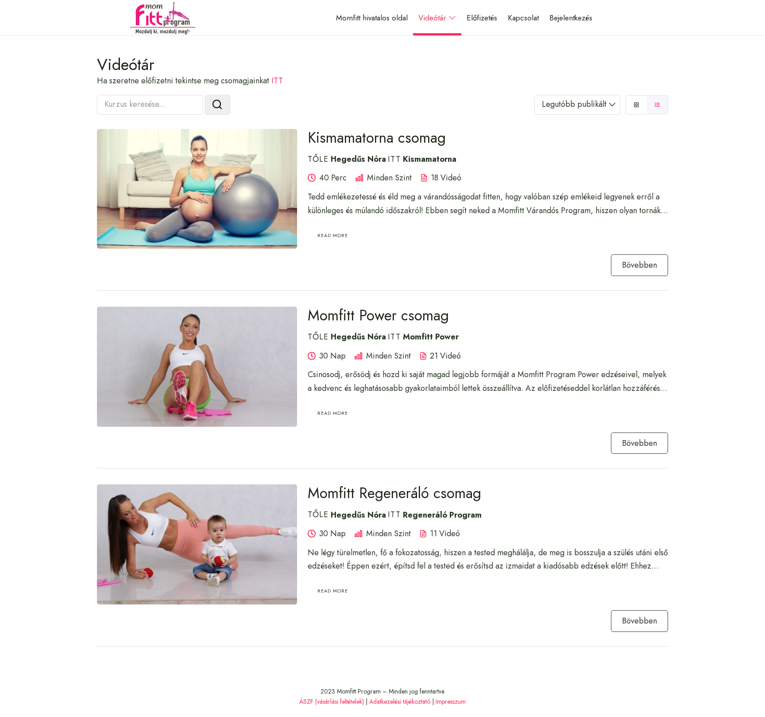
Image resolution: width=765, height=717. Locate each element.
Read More (332, 235)
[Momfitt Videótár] (162, 17)
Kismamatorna (429, 159)
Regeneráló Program (442, 514)
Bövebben (639, 265)
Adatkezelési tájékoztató (399, 701)
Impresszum (451, 701)
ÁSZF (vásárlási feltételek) (331, 701)
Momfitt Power (431, 337)
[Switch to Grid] (636, 104)
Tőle (318, 159)
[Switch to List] (657, 104)
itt (394, 159)
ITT (277, 80)
